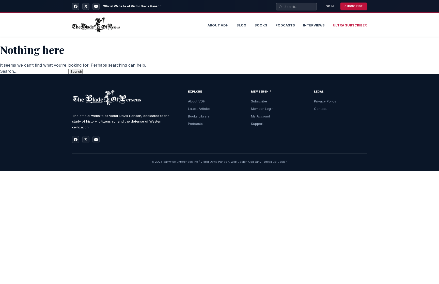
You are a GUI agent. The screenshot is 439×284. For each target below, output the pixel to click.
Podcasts (285, 25)
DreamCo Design (275, 161)
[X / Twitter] (85, 6)
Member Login (262, 109)
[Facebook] (75, 6)
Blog (241, 25)
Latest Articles (199, 109)
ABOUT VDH (218, 25)
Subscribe (353, 6)
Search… (9, 71)
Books (261, 25)
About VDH (196, 101)
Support (257, 124)
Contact (320, 109)
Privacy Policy (325, 101)
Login (328, 6)
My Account (260, 116)
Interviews (314, 25)
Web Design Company (246, 161)
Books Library (199, 116)
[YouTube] (96, 6)
